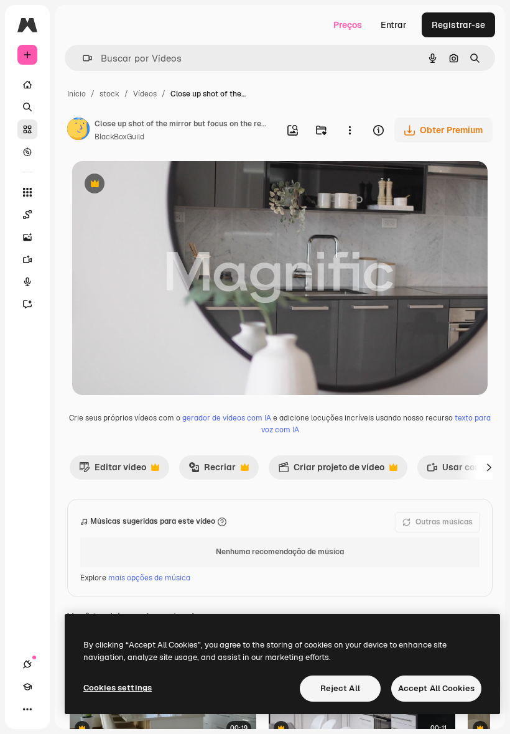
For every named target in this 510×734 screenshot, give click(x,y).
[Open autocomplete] (82, 58)
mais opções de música (149, 578)
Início (76, 94)
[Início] (27, 85)
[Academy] (27, 687)
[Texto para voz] (27, 282)
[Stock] (27, 129)
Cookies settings (117, 687)
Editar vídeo (112, 470)
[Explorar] (27, 152)
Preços (347, 24)
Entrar (394, 24)
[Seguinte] (489, 467)
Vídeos (145, 94)
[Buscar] (27, 107)
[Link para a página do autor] (78, 131)
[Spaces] (27, 215)
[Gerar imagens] (27, 237)
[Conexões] (27, 664)
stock (109, 94)
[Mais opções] (349, 130)
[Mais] (27, 709)
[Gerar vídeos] (27, 259)
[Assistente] (27, 304)
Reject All (340, 688)
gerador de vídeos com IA (226, 418)
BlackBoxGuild (119, 137)
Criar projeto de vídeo (331, 470)
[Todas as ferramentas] (27, 192)
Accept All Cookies (436, 688)
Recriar (212, 470)
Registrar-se (458, 24)
